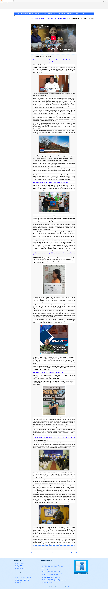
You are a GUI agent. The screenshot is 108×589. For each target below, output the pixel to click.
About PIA (77, 13)
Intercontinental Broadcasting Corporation (54, 580)
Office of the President (21, 576)
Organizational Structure (27, 13)
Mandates (37, 13)
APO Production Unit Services (50, 576)
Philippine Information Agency (50, 565)
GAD (83, 13)
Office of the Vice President (23, 577)
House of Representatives (22, 580)
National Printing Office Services (51, 577)
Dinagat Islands (19, 566)
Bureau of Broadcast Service (50, 574)
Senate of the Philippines (22, 579)
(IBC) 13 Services (47, 582)
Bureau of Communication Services (51, 579)
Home (17, 13)
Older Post (73, 553)
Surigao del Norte (20, 568)
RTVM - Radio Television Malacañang (52, 573)
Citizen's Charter (51, 13)
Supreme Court (18, 582)
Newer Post (34, 553)
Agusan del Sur (19, 565)
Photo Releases (61, 13)
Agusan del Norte (19, 563)
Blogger (68, 586)
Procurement (70, 13)
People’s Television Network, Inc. (51, 571)
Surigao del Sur (19, 569)
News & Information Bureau (49, 569)
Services (44, 13)
